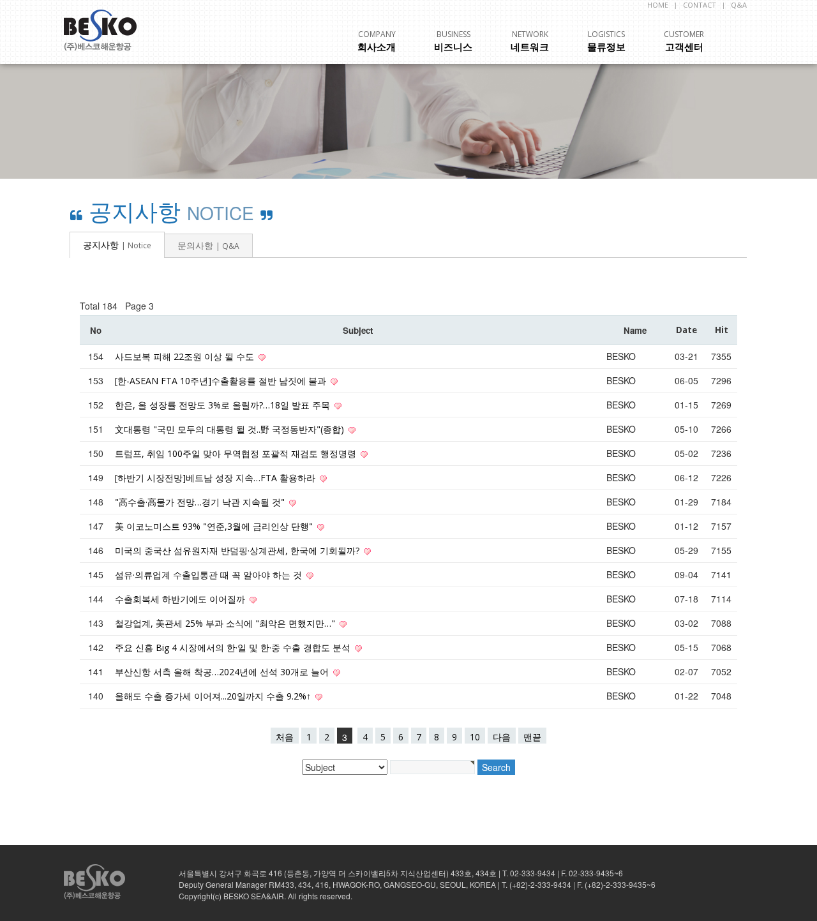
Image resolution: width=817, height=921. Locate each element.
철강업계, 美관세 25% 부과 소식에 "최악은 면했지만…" (226, 623)
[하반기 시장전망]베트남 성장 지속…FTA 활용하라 (216, 478)
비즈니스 (453, 41)
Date (686, 330)
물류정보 (606, 41)
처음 (285, 737)
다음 (502, 737)
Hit (721, 330)
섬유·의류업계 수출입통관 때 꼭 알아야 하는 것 (209, 575)
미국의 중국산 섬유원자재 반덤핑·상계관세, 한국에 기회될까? (238, 550)
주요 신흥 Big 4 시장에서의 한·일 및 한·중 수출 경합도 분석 (234, 647)
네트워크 (530, 41)
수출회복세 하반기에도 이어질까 (181, 599)
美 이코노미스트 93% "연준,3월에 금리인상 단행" (215, 526)
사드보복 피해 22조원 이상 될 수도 (186, 356)
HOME (657, 5)
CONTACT (699, 5)
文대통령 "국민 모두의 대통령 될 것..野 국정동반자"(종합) (231, 429)
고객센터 (684, 41)
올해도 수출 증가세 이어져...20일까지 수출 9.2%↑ (214, 696)
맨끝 (532, 737)
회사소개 (376, 41)
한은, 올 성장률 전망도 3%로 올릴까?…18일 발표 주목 (224, 405)
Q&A (739, 5)
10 (475, 737)
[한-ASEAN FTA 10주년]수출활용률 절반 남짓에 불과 (222, 381)
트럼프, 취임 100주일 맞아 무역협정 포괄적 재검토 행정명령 (237, 453)
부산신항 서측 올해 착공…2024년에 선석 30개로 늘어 (223, 672)
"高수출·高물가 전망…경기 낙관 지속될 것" (201, 502)
